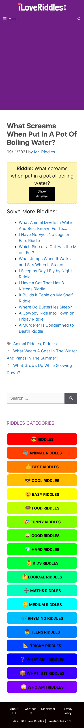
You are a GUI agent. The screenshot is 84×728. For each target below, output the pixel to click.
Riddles (50, 343)
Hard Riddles (42, 549)
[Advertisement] (42, 68)
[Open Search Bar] (79, 19)
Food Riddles (42, 508)
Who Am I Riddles (42, 687)
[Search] (71, 398)
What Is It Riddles (42, 673)
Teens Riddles (42, 632)
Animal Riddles (27, 343)
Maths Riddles (42, 590)
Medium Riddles (42, 604)
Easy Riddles (42, 494)
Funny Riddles (42, 522)
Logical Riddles (42, 577)
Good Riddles (42, 535)
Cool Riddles (42, 480)
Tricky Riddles (42, 645)
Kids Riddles (42, 563)
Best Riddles (42, 466)
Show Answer (42, 194)
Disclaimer (48, 709)
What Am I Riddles (42, 659)
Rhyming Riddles (42, 618)
